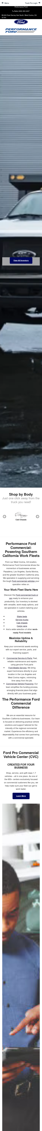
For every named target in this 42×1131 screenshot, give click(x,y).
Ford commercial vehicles (23, 581)
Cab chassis (21, 622)
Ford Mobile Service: (17, 667)
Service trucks (22, 619)
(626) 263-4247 (24, 11)
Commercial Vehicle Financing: (20, 683)
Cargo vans (22, 625)
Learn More (21, 796)
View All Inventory (21, 260)
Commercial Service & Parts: (19, 658)
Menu (6, 3)
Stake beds (22, 616)
